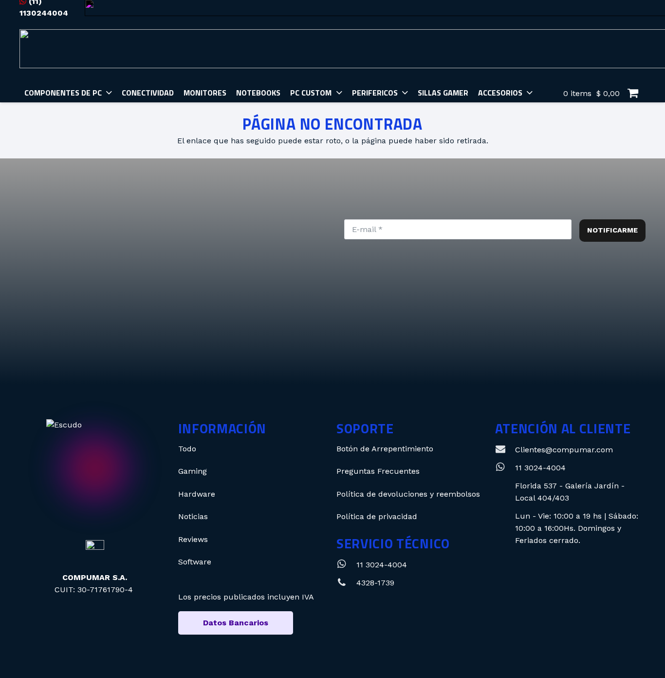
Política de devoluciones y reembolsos (408, 494)
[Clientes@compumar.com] (505, 450)
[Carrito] (633, 93)
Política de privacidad (376, 516)
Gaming (192, 471)
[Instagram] (279, 341)
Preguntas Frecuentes (378, 471)
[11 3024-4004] (346, 565)
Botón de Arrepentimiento (384, 448)
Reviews (193, 539)
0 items (590, 93)
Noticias (193, 516)
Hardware (196, 494)
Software (194, 561)
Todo (187, 448)
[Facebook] (345, 341)
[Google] (410, 341)
